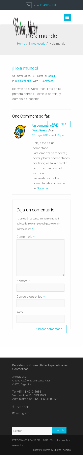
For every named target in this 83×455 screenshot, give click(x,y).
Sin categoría (37, 43)
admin (52, 75)
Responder (59, 123)
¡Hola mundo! (25, 68)
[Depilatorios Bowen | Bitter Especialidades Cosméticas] (28, 40)
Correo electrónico (31, 296)
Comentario (26, 237)
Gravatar (42, 188)
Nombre (23, 281)
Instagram (22, 413)
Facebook (21, 407)
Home (21, 43)
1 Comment (46, 80)
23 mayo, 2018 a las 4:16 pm (48, 135)
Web (20, 312)
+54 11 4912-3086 (45, 5)
